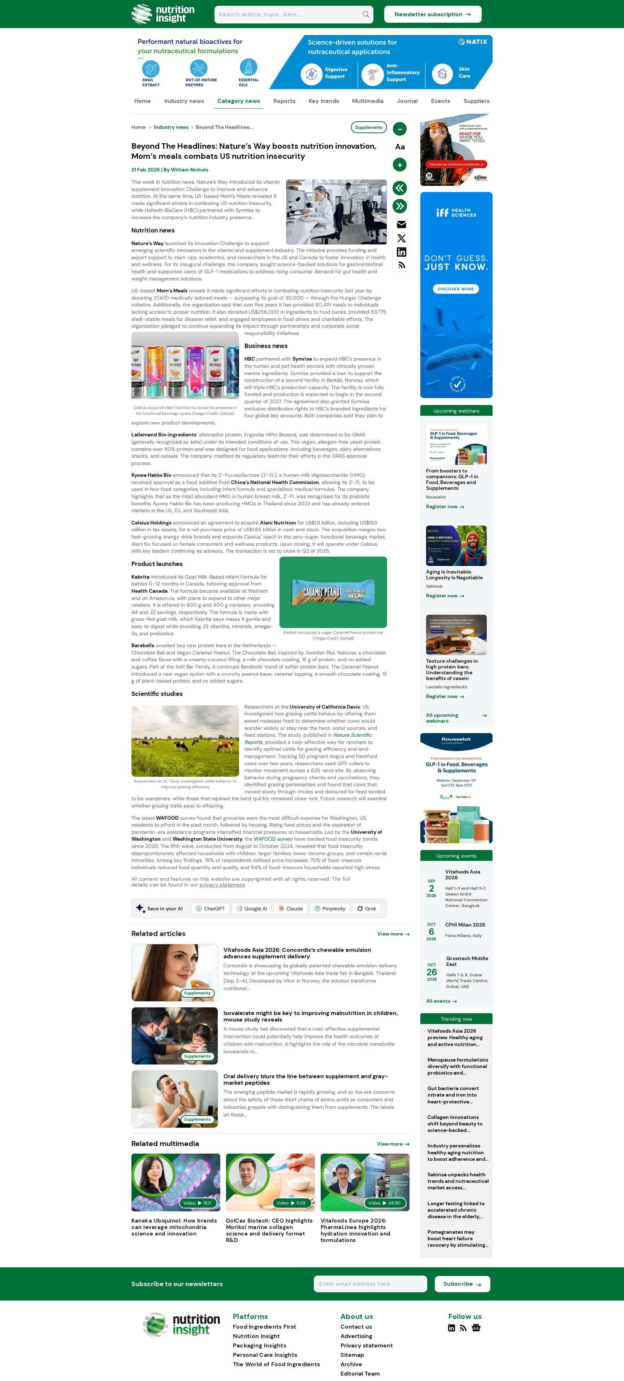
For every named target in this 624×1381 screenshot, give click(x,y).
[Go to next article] (401, 206)
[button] (210, 908)
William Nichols (189, 170)
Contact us (356, 1326)
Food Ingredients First (264, 1326)
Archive (351, 1364)
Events (440, 100)
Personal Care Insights (265, 1354)
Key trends (324, 100)
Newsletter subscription (429, 14)
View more (390, 934)
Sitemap (352, 1354)
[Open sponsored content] (312, 87)
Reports (284, 100)
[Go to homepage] (181, 1335)
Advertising (356, 1336)
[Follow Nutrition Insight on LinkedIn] (451, 1331)
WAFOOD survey (273, 839)
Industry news (184, 100)
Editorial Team (360, 1373)
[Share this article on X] (401, 240)
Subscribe (458, 1283)
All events (438, 1001)
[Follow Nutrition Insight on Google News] (477, 1331)
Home (142, 100)
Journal (407, 100)
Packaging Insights (259, 1345)
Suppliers (477, 100)
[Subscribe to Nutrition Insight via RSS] (401, 267)
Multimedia (368, 100)
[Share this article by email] (401, 226)
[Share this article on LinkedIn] (401, 253)
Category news (238, 100)
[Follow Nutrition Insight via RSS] (464, 1331)
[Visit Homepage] (163, 26)
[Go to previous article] (401, 188)
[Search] (366, 15)
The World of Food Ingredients (276, 1364)
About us (357, 1316)
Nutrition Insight (256, 1336)
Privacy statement (367, 1345)
